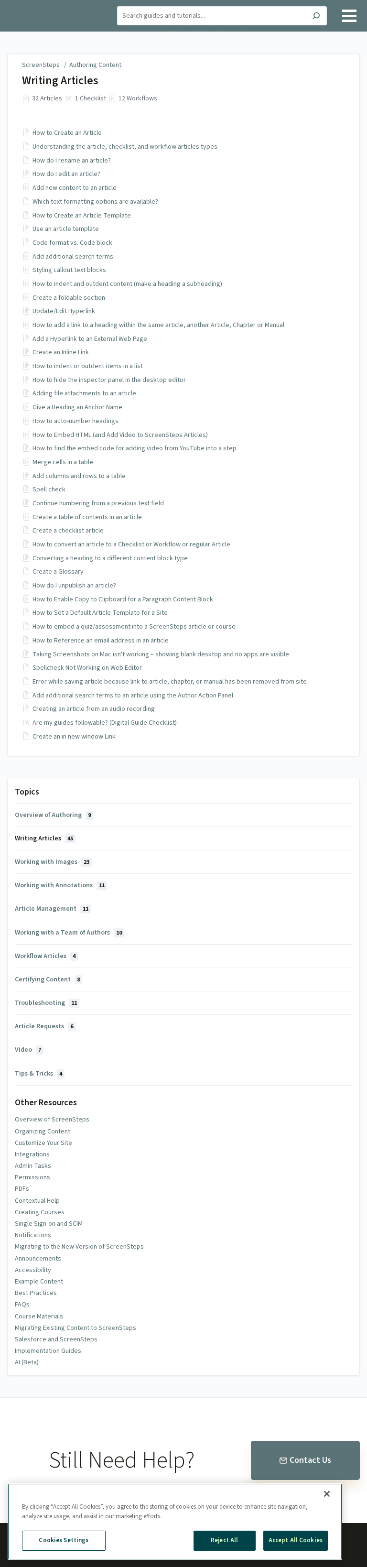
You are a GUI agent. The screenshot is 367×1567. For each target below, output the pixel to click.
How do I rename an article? (71, 160)
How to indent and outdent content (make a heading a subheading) (127, 284)
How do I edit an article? (66, 174)
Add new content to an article (74, 188)
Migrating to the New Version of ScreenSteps (79, 1246)
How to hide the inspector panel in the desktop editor (109, 380)
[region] (175, 1521)
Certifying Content (47, 979)
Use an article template (65, 229)
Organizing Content (42, 1131)
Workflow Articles (45, 956)
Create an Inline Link (60, 352)
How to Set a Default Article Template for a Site (100, 613)
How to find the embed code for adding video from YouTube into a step (134, 448)
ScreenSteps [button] (31, 5)
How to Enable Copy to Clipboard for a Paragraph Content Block (122, 599)
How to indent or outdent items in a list (87, 366)
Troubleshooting (46, 1003)
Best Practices (36, 1293)
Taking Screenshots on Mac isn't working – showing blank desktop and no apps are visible (160, 654)
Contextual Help (37, 1201)
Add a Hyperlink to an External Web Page (89, 339)
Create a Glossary (58, 571)
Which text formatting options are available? (95, 201)
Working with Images (52, 862)
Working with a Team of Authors (68, 932)
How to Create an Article (67, 133)
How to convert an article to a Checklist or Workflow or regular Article (131, 544)
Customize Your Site (43, 1143)
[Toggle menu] (349, 15)
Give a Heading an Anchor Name (77, 407)
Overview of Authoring (53, 815)
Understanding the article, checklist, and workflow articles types (124, 146)
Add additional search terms (72, 256)
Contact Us (310, 1460)
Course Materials (39, 1316)
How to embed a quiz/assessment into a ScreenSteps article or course (134, 626)
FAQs (22, 1304)
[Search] (316, 17)
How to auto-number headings (75, 421)
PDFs (22, 1189)
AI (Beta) (27, 1362)
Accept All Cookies (296, 1540)
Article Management (51, 909)
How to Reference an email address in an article (100, 640)
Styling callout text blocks (69, 270)
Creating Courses (40, 1212)
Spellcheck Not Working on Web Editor (87, 668)
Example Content (39, 1281)
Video (28, 1050)
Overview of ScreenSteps (52, 1119)
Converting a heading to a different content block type (110, 558)
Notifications (33, 1235)
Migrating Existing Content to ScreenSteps (75, 1328)
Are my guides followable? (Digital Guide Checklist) (104, 722)
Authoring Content (95, 65)
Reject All (224, 1540)
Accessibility (33, 1270)
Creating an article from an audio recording (93, 709)
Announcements (38, 1258)
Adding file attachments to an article (84, 393)
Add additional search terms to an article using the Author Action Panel (132, 695)
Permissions (32, 1177)
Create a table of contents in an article (87, 517)
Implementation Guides (48, 1351)
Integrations (32, 1154)
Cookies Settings (63, 1540)
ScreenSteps (41, 65)
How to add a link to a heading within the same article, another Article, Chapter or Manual (158, 325)
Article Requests (44, 1026)
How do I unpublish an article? (74, 585)
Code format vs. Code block (72, 243)
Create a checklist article (68, 530)
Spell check (48, 489)
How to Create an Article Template (81, 215)
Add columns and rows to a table (79, 476)
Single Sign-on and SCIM (49, 1224)
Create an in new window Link (74, 736)
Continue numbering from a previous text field (98, 503)
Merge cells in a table (62, 462)
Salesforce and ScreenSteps (56, 1339)
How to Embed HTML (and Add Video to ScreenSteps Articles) (120, 435)
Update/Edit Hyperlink (63, 311)
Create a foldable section (68, 298)
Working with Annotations (60, 885)
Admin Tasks (33, 1166)
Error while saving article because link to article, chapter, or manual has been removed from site (169, 681)
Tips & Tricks (38, 1073)
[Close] (326, 1493)
